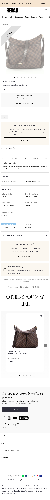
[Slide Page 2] (23, 375)
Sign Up (15, 409)
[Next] (45, 345)
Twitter (37, 287)
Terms (40, 480)
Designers (19, 17)
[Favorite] (40, 316)
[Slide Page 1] (20, 375)
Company (5, 457)
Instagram (14, 287)
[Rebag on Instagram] (9, 418)
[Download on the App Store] (24, 418)
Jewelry (34, 17)
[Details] (33, 244)
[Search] (41, 10)
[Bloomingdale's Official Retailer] (13, 425)
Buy (3, 436)
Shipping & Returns (12, 235)
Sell (3, 443)
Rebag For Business (10, 450)
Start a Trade (25, 257)
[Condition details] (14, 148)
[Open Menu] (3, 10)
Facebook (26, 287)
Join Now (25, 140)
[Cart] (46, 10)
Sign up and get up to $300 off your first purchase (24, 395)
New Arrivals (7, 17)
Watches (42, 17)
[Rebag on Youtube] (15, 418)
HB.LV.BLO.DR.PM (8, 228)
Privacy (34, 480)
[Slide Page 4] (30, 375)
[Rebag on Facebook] (4, 418)
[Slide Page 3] (27, 375)
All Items (6, 24)
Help (3, 464)
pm (4, 117)
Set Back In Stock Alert (25, 103)
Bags (27, 17)
